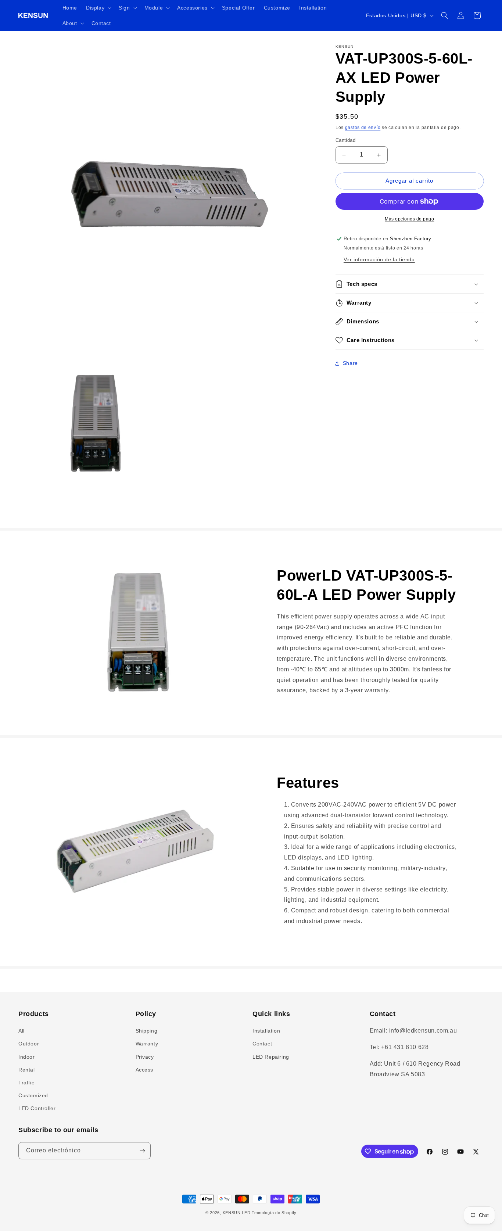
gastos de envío (363, 127)
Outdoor (28, 1044)
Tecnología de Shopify (274, 1212)
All (21, 1031)
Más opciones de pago (409, 219)
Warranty (147, 1044)
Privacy (145, 1056)
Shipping (147, 1031)
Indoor (26, 1056)
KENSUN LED (237, 1212)
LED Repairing (270, 1056)
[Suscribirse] (142, 1150)
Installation (266, 1031)
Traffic (26, 1082)
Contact (262, 1044)
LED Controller (36, 1108)
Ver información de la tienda (379, 259)
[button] (98, 7)
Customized (33, 1095)
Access (145, 1070)
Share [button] (350, 363)
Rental (26, 1070)
